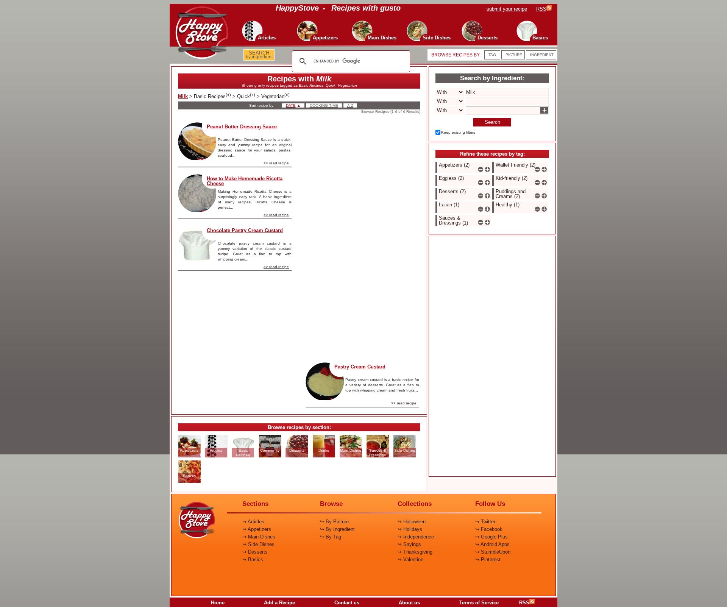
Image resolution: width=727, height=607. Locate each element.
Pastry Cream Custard (359, 367)
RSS (524, 602)
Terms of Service (479, 602)
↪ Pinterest (488, 559)
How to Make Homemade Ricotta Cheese (244, 181)
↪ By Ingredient (337, 529)
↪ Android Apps (492, 544)
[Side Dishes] (420, 23)
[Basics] (524, 23)
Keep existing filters (458, 132)
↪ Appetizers (256, 529)
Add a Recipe (279, 602)
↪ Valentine (410, 559)
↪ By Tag (330, 537)
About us (409, 602)
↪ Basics (252, 559)
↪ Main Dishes (258, 537)
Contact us (346, 602)
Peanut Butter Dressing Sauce (242, 127)
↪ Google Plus (491, 537)
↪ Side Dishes (258, 544)
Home (218, 602)
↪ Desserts (255, 552)
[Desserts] (471, 23)
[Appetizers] (308, 23)
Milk (183, 96)
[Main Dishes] (365, 23)
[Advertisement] (362, 236)
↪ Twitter (485, 521)
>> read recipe (276, 163)
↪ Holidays (410, 529)
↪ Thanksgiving (415, 552)
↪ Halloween (412, 521)
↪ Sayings (409, 544)
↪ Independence (416, 537)
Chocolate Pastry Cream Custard (245, 230)
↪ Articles (253, 521)
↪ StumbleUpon (492, 552)
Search (492, 122)
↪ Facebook (488, 529)
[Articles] (250, 23)
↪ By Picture (334, 521)
